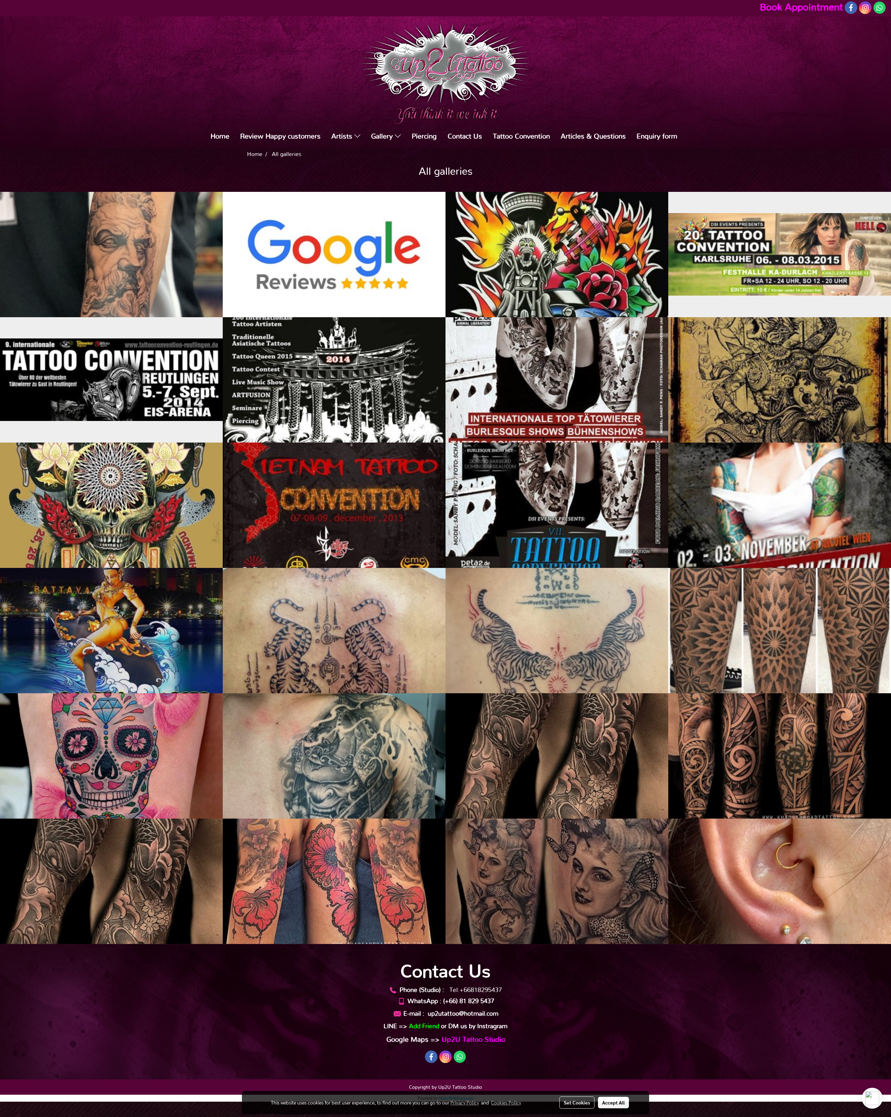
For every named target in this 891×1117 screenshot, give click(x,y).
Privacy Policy (464, 1102)
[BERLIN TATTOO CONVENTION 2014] (334, 380)
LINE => (411, 1026)
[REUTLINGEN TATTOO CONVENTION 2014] (111, 380)
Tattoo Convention (521, 136)
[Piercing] (779, 881)
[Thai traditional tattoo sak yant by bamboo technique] (334, 630)
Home (220, 136)
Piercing (424, 136)
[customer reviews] (334, 254)
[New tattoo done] (111, 254)
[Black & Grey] (557, 881)
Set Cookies (577, 1102)
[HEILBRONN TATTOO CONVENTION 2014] (557, 380)
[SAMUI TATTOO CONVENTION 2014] (779, 380)
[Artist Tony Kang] (334, 756)
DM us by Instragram (477, 1026)
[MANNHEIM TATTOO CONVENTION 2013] (557, 505)
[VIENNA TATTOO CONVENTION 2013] (779, 505)
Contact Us (465, 136)
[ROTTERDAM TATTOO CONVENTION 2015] (557, 254)
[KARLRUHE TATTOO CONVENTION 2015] (779, 254)
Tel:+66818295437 (475, 990)
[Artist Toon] (111, 756)
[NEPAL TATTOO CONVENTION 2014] (111, 505)
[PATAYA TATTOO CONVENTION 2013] (111, 630)
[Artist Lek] (557, 630)
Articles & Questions (593, 136)
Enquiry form (657, 136)
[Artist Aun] (779, 630)
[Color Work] (334, 881)
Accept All (613, 1102)
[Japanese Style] (111, 881)
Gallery (383, 136)
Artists (342, 136)
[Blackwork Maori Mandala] (779, 756)
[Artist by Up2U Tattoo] (557, 756)
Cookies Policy (506, 1102)
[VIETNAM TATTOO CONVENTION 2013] (334, 505)
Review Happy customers (280, 136)
